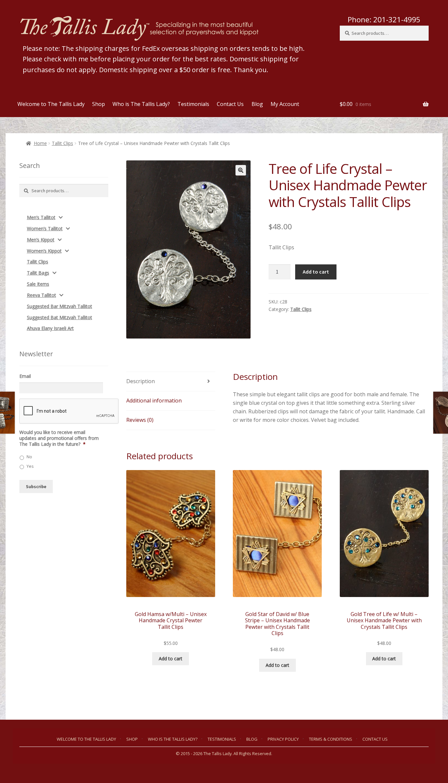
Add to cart (316, 271)
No (29, 457)
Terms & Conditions (330, 739)
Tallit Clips (62, 143)
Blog (257, 104)
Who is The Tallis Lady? (141, 104)
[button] (240, 170)
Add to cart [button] (170, 658)
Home (40, 143)
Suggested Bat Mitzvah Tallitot (59, 317)
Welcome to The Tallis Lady (51, 104)
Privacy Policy (283, 739)
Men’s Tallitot (41, 217)
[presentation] (69, 411)
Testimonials (193, 104)
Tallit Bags (38, 273)
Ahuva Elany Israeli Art (50, 328)
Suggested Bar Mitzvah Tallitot (59, 306)
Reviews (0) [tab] (139, 419)
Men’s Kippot (40, 240)
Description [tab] (140, 381)
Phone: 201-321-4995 (384, 19)
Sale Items (38, 284)
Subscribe (36, 486)
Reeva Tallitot (41, 295)
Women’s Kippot (44, 251)
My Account (285, 104)
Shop (98, 104)
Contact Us (230, 104)
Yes (30, 466)
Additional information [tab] (154, 400)
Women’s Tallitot (45, 228)
